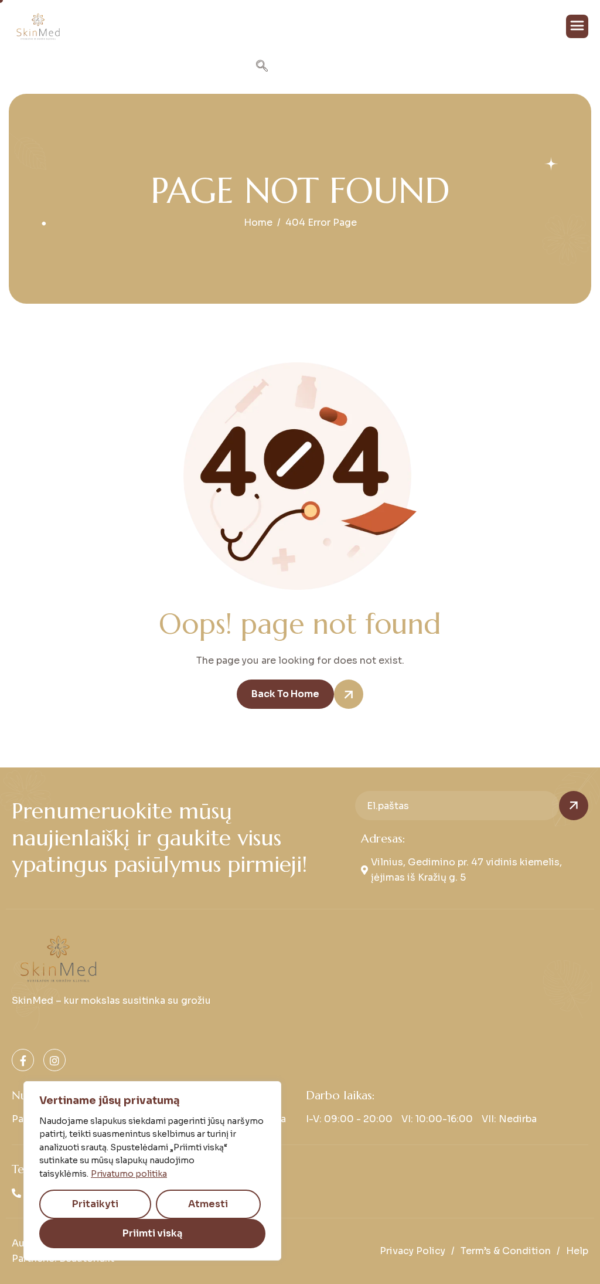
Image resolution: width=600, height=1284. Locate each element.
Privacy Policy (412, 1251)
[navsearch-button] (262, 67)
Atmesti (208, 1204)
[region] (152, 1171)
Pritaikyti (95, 1204)
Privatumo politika (129, 1173)
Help (577, 1251)
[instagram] (54, 1060)
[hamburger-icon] (577, 26)
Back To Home (285, 694)
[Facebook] (23, 1060)
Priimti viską (152, 1233)
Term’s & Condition (506, 1251)
